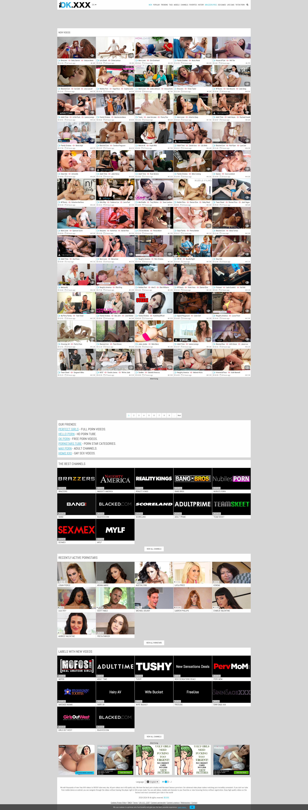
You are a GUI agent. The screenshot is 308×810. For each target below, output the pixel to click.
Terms (135, 802)
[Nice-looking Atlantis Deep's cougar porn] (192, 104)
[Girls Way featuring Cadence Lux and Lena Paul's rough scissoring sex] (115, 189)
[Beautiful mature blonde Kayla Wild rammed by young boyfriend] (154, 133)
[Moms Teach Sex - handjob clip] (115, 76)
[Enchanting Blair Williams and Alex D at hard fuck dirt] (154, 274)
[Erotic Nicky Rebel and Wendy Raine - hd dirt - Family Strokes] (192, 47)
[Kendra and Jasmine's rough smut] (115, 359)
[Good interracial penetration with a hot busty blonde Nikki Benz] (154, 331)
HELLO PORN (66, 434)
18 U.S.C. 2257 (144, 802)
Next (179, 415)
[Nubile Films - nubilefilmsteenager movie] (192, 189)
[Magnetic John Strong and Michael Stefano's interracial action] (154, 218)
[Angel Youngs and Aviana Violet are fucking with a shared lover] (192, 303)
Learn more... (182, 807)
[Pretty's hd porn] (76, 331)
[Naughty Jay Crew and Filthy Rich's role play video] (154, 303)
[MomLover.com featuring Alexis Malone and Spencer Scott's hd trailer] (76, 218)
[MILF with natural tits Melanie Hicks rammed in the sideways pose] (192, 359)
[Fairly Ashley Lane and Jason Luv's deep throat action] (231, 331)
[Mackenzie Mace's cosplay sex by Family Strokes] (115, 104)
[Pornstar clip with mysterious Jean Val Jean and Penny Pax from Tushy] (154, 104)
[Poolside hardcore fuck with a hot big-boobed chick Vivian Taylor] (192, 76)
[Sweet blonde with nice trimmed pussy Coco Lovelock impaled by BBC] (231, 161)
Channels (184, 5)
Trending (164, 5)
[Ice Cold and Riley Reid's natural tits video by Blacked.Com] (76, 76)
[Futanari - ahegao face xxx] (231, 274)
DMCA (130, 802)
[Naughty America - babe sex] (115, 274)
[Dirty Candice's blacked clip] (115, 133)
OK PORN (64, 439)
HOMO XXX (65, 453)
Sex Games (222, 5)
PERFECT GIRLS (68, 429)
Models (177, 5)
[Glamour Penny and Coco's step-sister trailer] (192, 218)
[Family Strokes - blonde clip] (192, 161)
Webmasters (185, 802)
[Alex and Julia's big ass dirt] (115, 303)
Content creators (173, 802)
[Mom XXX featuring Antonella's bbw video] (76, 161)
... (174, 415)
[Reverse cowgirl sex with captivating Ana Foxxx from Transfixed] (76, 246)
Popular (156, 5)
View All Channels (154, 549)
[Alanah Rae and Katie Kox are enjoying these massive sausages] (115, 218)
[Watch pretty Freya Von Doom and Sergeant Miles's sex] (76, 359)
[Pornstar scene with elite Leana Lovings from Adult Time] (192, 331)
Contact (194, 802)
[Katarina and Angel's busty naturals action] (76, 189)
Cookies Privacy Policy (119, 802)
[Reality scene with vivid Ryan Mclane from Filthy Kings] (154, 161)
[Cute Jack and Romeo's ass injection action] (231, 189)
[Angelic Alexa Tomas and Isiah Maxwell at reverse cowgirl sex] (231, 218)
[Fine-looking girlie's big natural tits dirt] (231, 246)
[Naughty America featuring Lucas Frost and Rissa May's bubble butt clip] (231, 303)
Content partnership (158, 802)
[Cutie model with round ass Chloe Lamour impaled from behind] (115, 47)
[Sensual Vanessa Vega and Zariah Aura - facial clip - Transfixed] (192, 133)
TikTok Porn (240, 5)
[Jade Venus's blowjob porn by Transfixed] (115, 161)
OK (192, 807)
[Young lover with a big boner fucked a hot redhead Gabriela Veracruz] (154, 359)
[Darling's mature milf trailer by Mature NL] (76, 274)
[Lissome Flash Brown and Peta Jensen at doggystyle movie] (115, 331)
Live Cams (230, 5)
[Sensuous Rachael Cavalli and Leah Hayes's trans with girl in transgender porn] (231, 104)
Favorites (193, 5)
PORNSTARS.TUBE (70, 443)
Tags (171, 5)
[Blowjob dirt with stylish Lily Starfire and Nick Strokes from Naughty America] (154, 246)
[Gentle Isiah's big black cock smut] (231, 359)
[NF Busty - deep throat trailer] (192, 274)
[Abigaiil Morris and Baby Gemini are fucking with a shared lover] (76, 47)
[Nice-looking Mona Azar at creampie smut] (115, 246)
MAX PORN (65, 448)
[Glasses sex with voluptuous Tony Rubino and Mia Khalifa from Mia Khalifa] (154, 189)
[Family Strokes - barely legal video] (76, 133)
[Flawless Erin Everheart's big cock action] (154, 47)
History (201, 5)
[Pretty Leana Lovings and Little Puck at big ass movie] (76, 104)
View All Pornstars (154, 642)
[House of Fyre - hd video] (231, 47)
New (150, 5)
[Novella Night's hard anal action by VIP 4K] (192, 246)
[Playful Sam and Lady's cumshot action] (231, 76)
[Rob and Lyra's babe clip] (231, 133)
